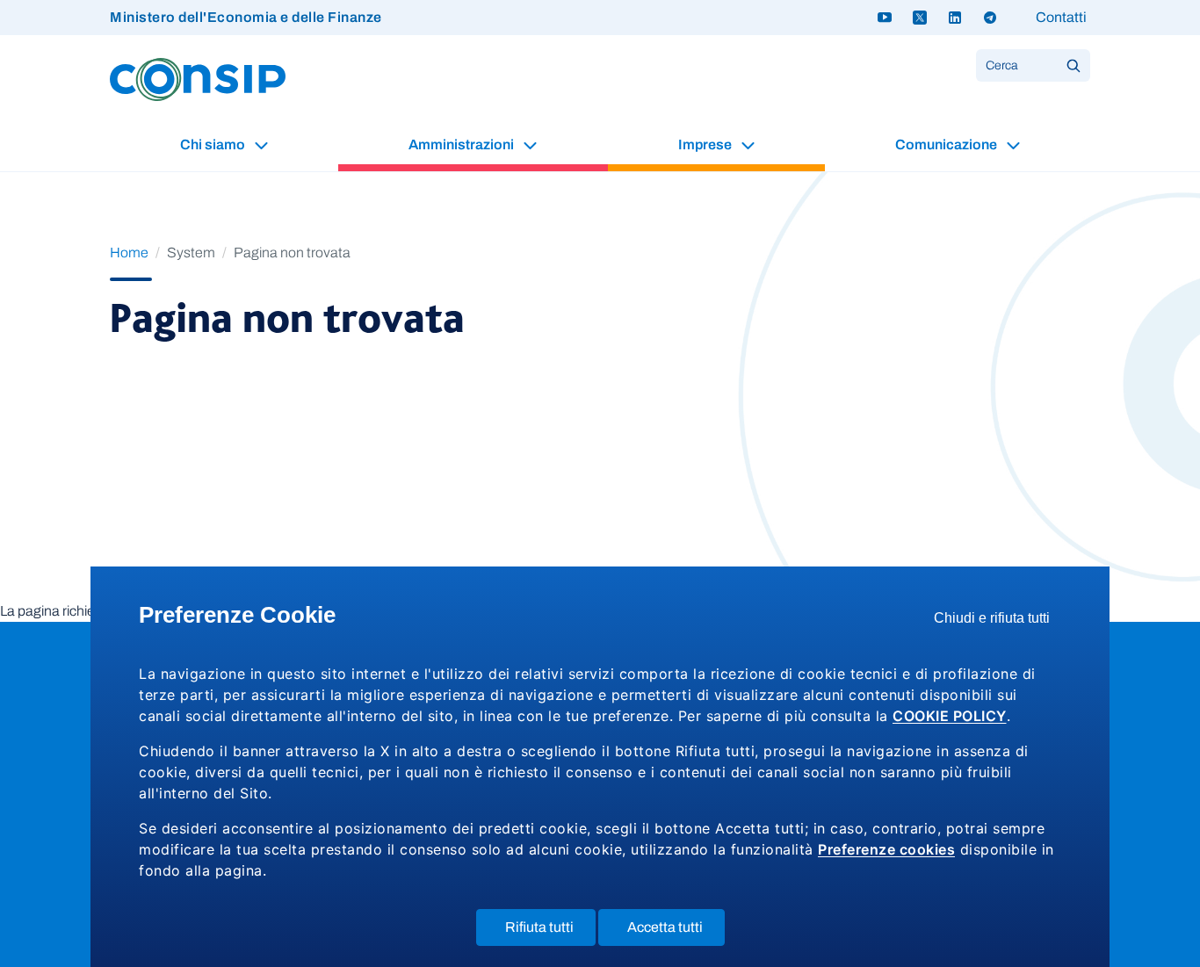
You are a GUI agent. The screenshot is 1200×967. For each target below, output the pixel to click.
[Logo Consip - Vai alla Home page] (198, 78)
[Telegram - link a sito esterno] (990, 17)
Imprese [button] (706, 144)
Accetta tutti (676, 932)
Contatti (1061, 17)
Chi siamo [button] (214, 144)
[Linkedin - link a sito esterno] (954, 17)
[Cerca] (1073, 65)
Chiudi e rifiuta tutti (997, 622)
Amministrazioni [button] (462, 144)
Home (129, 252)
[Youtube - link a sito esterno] (884, 17)
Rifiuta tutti (550, 932)
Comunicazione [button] (947, 144)
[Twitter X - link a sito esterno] (919, 17)
